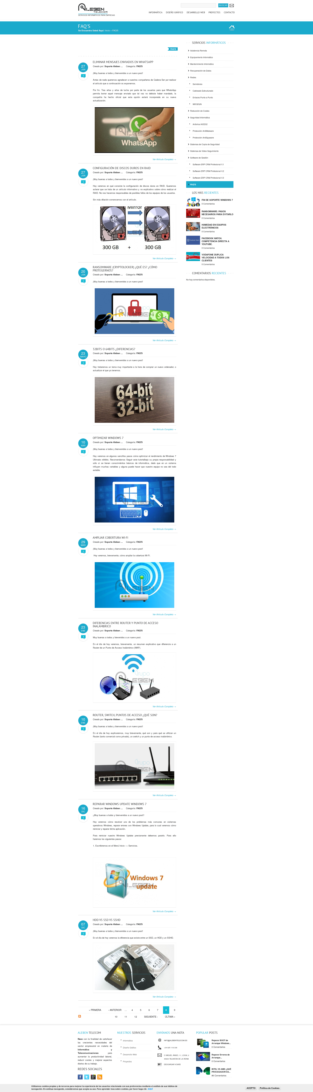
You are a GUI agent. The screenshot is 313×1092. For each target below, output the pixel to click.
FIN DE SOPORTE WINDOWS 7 (217, 199)
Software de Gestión (199, 157)
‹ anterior (114, 1010)
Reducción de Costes (199, 110)
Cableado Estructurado (203, 90)
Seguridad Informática (200, 117)
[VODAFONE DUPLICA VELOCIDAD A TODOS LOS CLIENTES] (193, 260)
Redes (193, 77)
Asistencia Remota (198, 50)
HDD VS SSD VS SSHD (106, 920)
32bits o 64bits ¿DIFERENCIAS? (114, 349)
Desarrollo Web (196, 12)
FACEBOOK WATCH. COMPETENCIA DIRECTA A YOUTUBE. (215, 241)
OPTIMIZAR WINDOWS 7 (108, 438)
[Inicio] (93, 12)
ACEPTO (251, 1088)
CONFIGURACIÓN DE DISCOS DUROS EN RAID (122, 168)
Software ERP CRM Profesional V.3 (208, 177)
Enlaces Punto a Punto (203, 97)
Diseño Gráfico (174, 12)
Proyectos (214, 12)
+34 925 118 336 (170, 1047)
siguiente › (151, 1016)
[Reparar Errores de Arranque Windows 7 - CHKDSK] (203, 1060)
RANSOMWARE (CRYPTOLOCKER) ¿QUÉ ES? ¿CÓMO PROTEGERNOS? (125, 268)
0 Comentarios (208, 203)
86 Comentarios (219, 1075)
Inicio (107, 30)
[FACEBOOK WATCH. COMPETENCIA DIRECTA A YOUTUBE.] (193, 243)
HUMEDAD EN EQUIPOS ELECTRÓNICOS (214, 226)
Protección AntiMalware (203, 130)
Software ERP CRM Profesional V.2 (208, 171)
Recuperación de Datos (200, 70)
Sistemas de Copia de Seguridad (205, 144)
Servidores (197, 84)
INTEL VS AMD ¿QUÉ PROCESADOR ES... (221, 1070)
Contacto (229, 12)
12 (135, 1016)
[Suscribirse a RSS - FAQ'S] (79, 1016)
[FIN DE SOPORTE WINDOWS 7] (193, 205)
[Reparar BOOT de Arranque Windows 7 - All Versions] (203, 1046)
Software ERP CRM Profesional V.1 (208, 164)
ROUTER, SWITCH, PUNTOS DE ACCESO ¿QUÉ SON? (125, 715)
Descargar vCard (172, 1064)
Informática (155, 12)
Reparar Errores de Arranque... (221, 1056)
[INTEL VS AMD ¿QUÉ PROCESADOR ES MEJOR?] (203, 1074)
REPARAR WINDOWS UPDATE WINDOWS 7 (120, 804)
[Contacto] (231, 5)
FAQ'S (139, 66)
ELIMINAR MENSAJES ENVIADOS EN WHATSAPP (123, 62)
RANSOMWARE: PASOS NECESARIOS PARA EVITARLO (217, 213)
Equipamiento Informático (201, 57)
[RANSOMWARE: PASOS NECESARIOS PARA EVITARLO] (193, 216)
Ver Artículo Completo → (164, 159)
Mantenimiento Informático (202, 64)
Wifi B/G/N (197, 104)
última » (170, 1016)
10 (116, 1016)
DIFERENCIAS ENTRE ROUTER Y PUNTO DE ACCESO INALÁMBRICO (125, 624)
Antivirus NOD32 (200, 124)
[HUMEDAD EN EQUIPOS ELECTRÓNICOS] (193, 230)
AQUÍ (150, 1088)
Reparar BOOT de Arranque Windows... (221, 1042)
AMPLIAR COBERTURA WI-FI (110, 537)
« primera (95, 1010)
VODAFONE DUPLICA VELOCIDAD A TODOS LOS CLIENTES (215, 257)
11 (126, 1016)
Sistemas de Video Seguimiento (204, 151)
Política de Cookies (269, 1088)
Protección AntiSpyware (203, 137)
